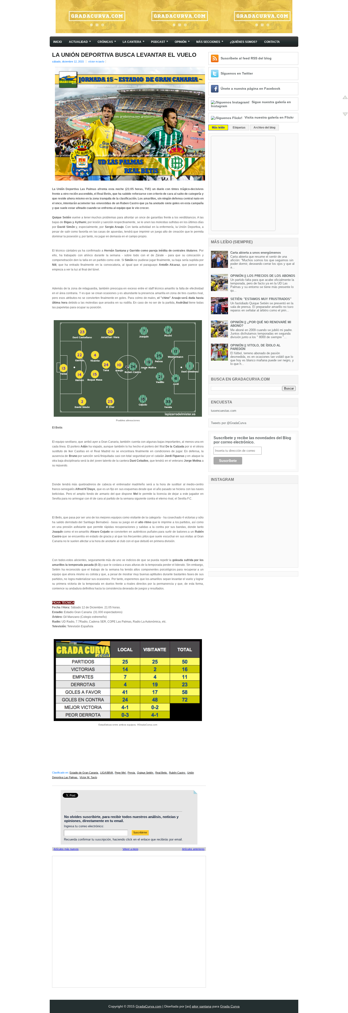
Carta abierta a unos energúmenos (255, 252)
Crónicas (107, 42)
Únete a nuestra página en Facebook (250, 88)
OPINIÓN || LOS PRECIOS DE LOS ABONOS (262, 276)
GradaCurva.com (148, 1006)
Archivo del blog (264, 127)
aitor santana (201, 1006)
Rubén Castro (177, 772)
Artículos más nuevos (66, 849)
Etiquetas (239, 127)
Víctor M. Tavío (88, 777)
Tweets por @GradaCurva (228, 423)
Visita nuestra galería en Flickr (269, 117)
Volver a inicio (130, 849)
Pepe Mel (120, 772)
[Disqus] (129, 921)
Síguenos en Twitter (237, 73)
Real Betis (161, 772)
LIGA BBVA (106, 772)
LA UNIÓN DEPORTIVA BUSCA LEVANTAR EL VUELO (124, 55)
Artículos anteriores (193, 849)
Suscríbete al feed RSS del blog (246, 58)
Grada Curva (230, 1006)
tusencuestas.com (223, 410)
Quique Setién (145, 772)
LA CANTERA (133, 42)
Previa (132, 772)
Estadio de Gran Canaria (84, 772)
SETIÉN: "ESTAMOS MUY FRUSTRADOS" (260, 299)
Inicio (57, 42)
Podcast (159, 42)
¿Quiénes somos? (243, 42)
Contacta (272, 42)
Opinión (182, 42)
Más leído (218, 127)
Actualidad (80, 42)
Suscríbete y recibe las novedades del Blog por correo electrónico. (252, 440)
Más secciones (209, 42)
